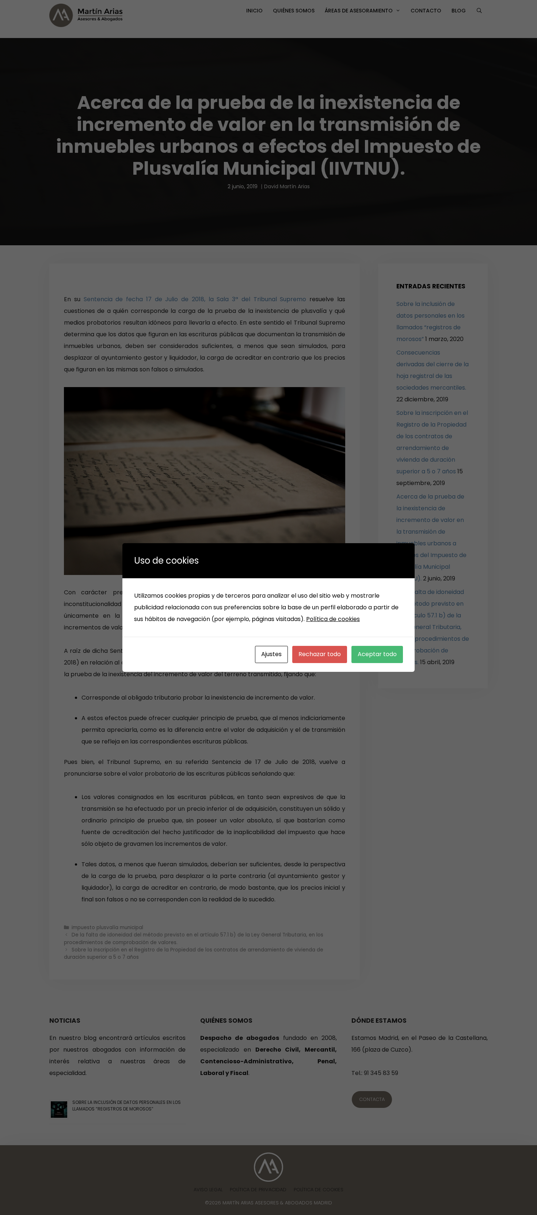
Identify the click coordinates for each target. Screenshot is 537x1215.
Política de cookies (333, 619)
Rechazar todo (319, 654)
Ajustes (271, 654)
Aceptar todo (377, 654)
